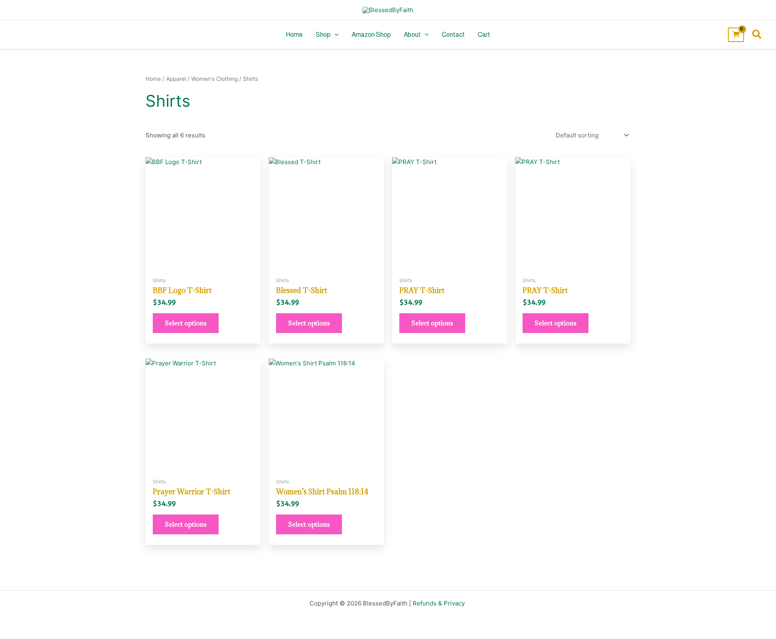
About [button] (412, 34)
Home (294, 34)
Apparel (176, 79)
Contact (453, 34)
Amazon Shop (371, 34)
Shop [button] (323, 34)
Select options (186, 323)
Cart (484, 34)
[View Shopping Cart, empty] (736, 34)
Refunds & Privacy (439, 603)
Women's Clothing (214, 79)
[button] (335, 35)
